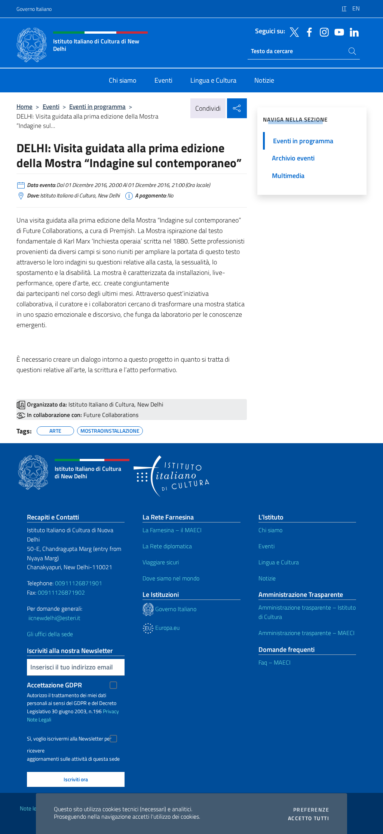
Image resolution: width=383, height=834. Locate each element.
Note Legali (39, 719)
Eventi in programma (97, 106)
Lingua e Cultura (278, 562)
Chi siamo (270, 529)
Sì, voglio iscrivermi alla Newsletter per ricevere (69, 740)
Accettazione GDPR (54, 685)
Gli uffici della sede (50, 633)
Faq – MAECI (274, 662)
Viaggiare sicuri (161, 562)
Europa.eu (167, 627)
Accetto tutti (308, 818)
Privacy (111, 711)
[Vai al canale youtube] (337, 31)
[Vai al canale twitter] (292, 31)
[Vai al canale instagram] (322, 31)
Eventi (51, 106)
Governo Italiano (34, 9)
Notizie (267, 578)
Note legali (32, 808)
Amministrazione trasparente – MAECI (306, 632)
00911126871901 (78, 583)
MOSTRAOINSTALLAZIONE (110, 430)
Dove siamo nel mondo (171, 578)
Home (24, 106)
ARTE (55, 430)
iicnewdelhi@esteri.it (54, 617)
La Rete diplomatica (167, 546)
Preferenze (311, 809)
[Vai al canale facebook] (307, 31)
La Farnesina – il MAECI (172, 529)
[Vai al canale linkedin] (352, 31)
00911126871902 (61, 592)
